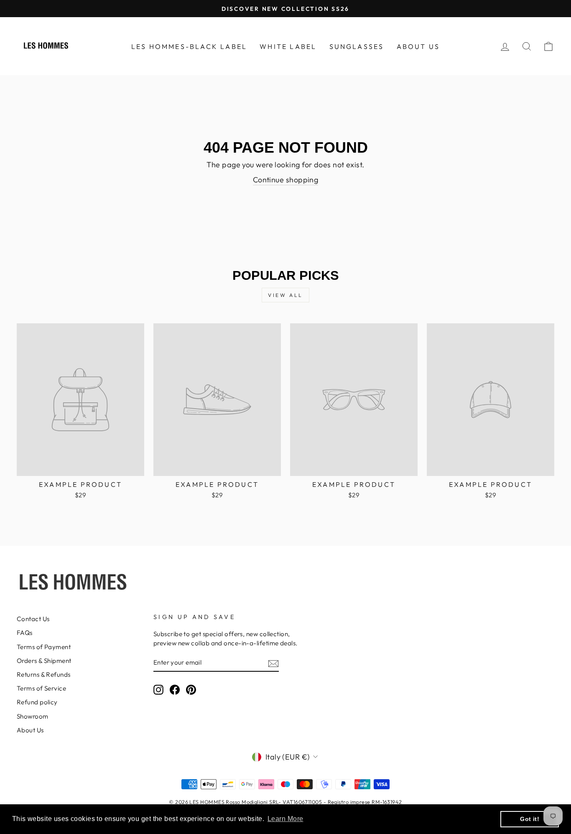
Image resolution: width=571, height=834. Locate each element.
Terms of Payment (44, 647)
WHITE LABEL (288, 46)
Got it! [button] (529, 819)
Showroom (32, 716)
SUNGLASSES (356, 46)
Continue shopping (286, 179)
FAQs (25, 633)
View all (285, 295)
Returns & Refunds (44, 674)
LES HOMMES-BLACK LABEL (189, 46)
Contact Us (33, 619)
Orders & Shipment (44, 661)
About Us (30, 730)
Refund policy (37, 702)
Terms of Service (41, 688)
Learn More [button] (285, 818)
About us (418, 46)
